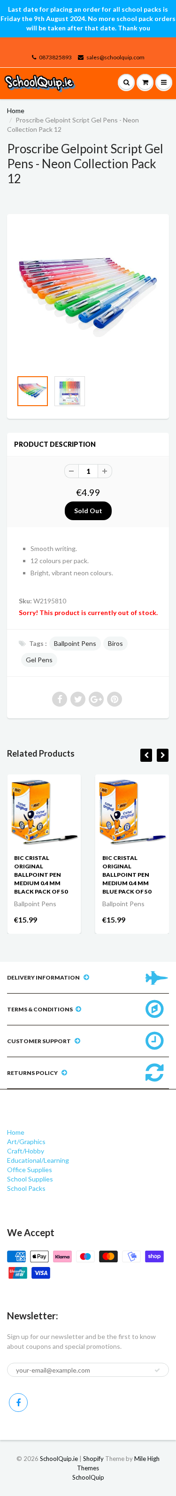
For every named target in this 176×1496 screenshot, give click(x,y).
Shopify (93, 1458)
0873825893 (55, 57)
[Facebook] (18, 1402)
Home (15, 111)
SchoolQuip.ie (59, 1458)
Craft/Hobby (25, 1151)
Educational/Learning (38, 1160)
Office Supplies (29, 1170)
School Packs (26, 1188)
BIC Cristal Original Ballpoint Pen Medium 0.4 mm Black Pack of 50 (41, 874)
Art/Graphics (26, 1141)
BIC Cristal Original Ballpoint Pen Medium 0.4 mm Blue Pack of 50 (126, 874)
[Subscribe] (157, 1370)
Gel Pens (39, 660)
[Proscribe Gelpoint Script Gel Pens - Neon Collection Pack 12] (88, 297)
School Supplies (30, 1179)
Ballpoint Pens (75, 643)
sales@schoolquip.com (115, 57)
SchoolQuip (88, 1477)
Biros (115, 643)
